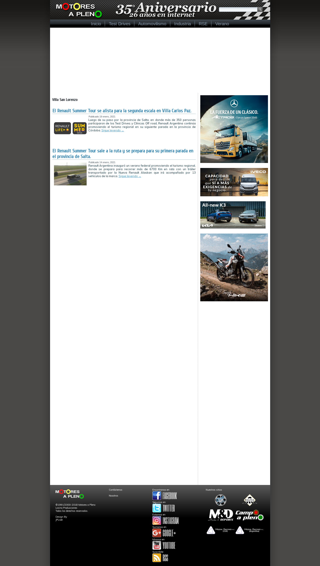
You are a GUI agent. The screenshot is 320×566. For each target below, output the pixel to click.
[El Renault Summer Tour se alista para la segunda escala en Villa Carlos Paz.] (70, 138)
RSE (203, 23)
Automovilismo (152, 23)
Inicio (96, 23)
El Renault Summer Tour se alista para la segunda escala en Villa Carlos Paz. (121, 111)
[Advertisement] (160, 60)
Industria (182, 23)
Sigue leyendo (112, 130)
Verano (222, 23)
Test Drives (119, 23)
